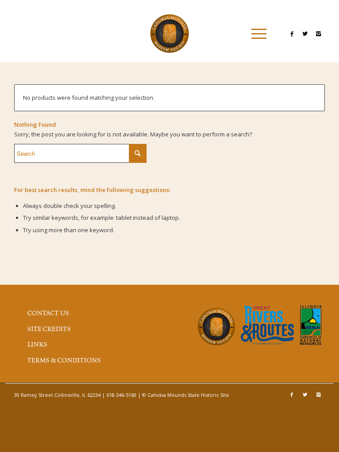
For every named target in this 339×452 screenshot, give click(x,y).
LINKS (37, 344)
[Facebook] (291, 33)
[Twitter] (305, 33)
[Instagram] (318, 33)
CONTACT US (48, 313)
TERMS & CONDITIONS (64, 360)
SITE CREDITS (49, 329)
